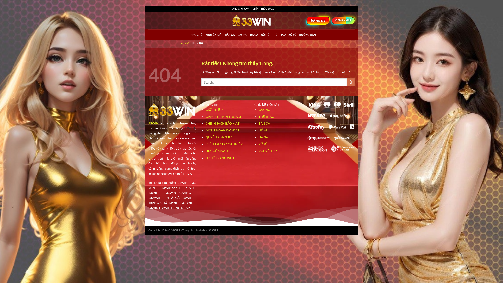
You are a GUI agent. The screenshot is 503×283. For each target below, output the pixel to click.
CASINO (243, 34)
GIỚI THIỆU (214, 109)
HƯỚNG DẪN (307, 34)
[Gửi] (351, 82)
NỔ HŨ (265, 34)
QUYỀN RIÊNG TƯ (219, 137)
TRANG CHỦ (194, 34)
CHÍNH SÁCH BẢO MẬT (222, 123)
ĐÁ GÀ (254, 34)
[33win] (251, 20)
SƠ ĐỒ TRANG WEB (220, 158)
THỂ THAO (279, 34)
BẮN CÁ (230, 34)
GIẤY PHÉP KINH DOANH (224, 116)
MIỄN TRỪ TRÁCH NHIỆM (224, 144)
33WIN (153, 123)
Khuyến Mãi (213, 34)
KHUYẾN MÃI (269, 151)
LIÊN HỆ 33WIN (217, 151)
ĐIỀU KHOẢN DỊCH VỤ (222, 130)
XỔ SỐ (292, 34)
